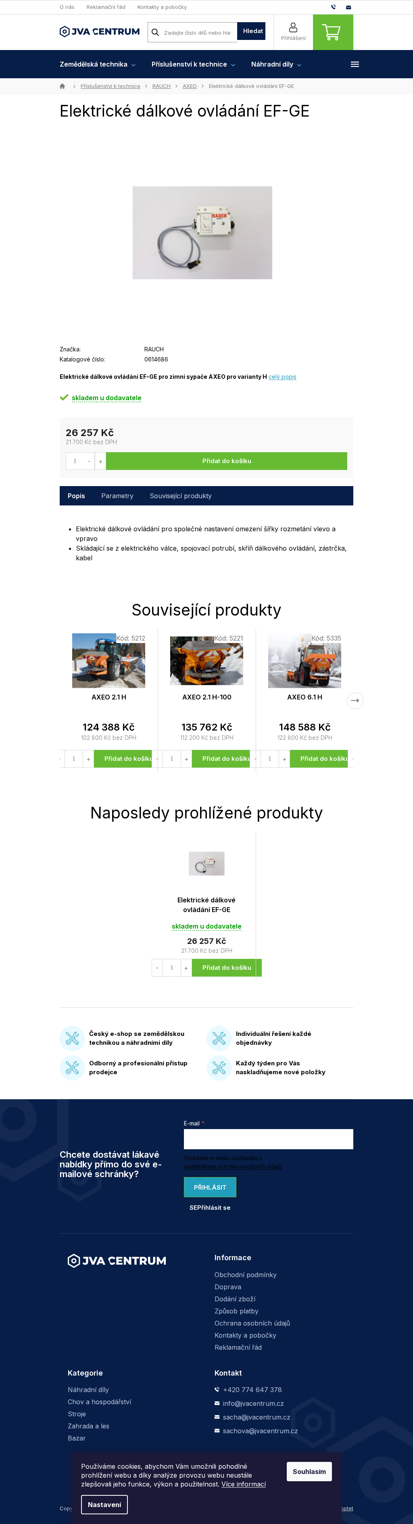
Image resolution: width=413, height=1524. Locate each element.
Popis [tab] (76, 496)
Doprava (228, 1287)
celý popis (282, 376)
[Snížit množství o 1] (89, 461)
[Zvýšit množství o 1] (100, 461)
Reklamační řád (106, 7)
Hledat (253, 31)
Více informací (243, 1484)
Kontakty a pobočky (162, 7)
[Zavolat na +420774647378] (338, 7)
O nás (67, 7)
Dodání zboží (235, 1299)
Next (355, 700)
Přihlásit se (208, 1190)
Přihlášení (293, 38)
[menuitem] (98, 64)
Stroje (77, 1414)
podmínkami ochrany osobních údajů (233, 1166)
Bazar (77, 1438)
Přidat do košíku (226, 461)
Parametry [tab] (117, 496)
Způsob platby (237, 1311)
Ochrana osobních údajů (252, 1323)
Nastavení (104, 1505)
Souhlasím (309, 1472)
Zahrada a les (88, 1426)
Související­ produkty (181, 496)
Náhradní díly (88, 1390)
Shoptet (343, 1508)
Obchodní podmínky (246, 1275)
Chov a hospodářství (99, 1402)
